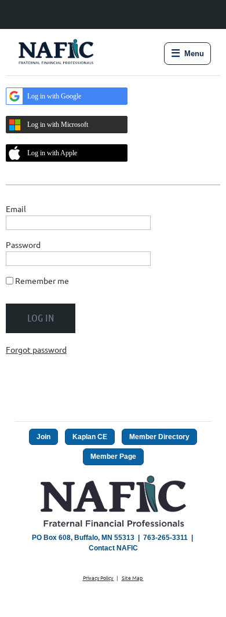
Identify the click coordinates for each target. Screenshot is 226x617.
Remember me (42, 280)
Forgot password (36, 349)
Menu (187, 53)
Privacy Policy (98, 578)
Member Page (113, 456)
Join (43, 437)
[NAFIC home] (57, 54)
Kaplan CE (89, 437)
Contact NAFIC (113, 548)
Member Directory (159, 437)
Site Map (133, 578)
